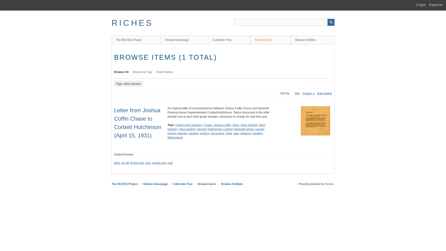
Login (421, 5)
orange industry (177, 133)
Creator (307, 93)
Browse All (121, 72)
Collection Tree (222, 40)
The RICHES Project (129, 40)
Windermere (175, 137)
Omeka (329, 184)
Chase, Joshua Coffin (217, 125)
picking (204, 133)
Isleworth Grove (244, 129)
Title (297, 93)
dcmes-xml (137, 163)
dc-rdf (125, 163)
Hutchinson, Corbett (220, 129)
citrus (235, 125)
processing (217, 133)
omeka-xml (159, 163)
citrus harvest (248, 125)
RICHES (132, 23)
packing (194, 133)
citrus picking (187, 129)
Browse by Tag (142, 72)
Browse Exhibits (305, 40)
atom (117, 163)
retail (229, 133)
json (148, 163)
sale (236, 133)
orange (259, 129)
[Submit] (331, 22)
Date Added (324, 93)
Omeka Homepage (177, 40)
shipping (245, 133)
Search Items (164, 72)
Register (436, 5)
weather (258, 133)
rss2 (170, 163)
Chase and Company (188, 125)
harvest (201, 129)
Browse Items (263, 40)
